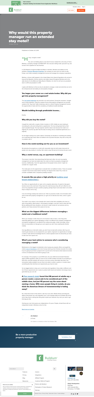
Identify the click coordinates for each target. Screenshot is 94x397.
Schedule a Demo (77, 6)
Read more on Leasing (28, 309)
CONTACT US (71, 378)
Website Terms (38, 393)
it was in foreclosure (31, 249)
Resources (25, 381)
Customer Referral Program (42, 381)
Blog (24, 378)
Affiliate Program (39, 378)
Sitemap (37, 390)
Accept (24, 393)
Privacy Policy (45, 393)
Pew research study (31, 276)
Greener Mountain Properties (36, 71)
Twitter (77, 394)
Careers (37, 372)
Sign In (83, 6)
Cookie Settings (7, 393)
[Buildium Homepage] (15, 10)
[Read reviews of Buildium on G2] (72, 369)
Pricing (24, 375)
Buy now (71, 10)
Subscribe (54, 368)
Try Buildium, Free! (67, 337)
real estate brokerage (30, 100)
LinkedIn (73, 394)
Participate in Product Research (43, 387)
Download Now (71, 2)
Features (25, 372)
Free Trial (81, 10)
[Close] (32, 384)
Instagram (75, 394)
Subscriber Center (53, 393)
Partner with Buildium (41, 384)
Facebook (71, 394)
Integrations (38, 375)
